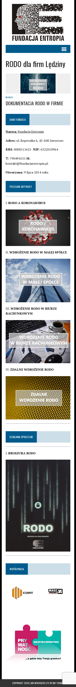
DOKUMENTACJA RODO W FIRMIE (34, 103)
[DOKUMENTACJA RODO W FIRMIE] (38, 91)
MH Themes (58, 683)
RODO (9, 97)
